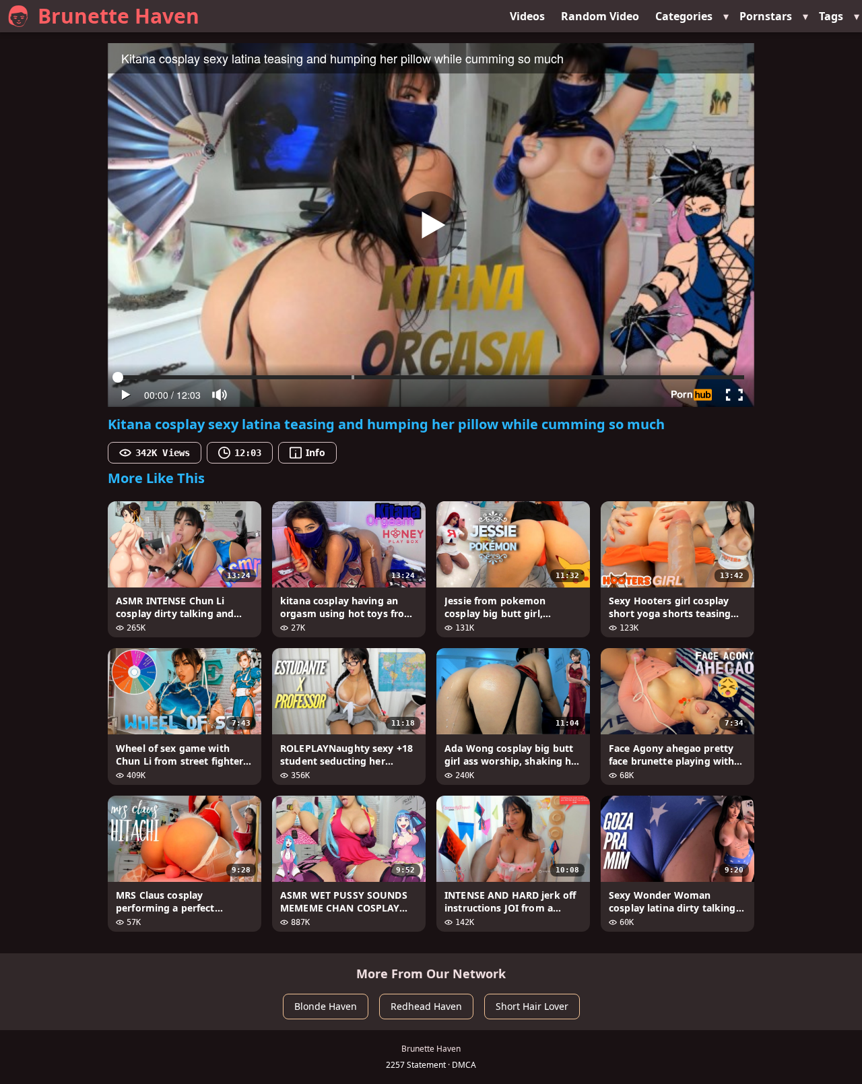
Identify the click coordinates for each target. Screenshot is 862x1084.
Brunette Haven (118, 16)
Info (315, 452)
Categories (683, 16)
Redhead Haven (426, 1006)
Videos (527, 16)
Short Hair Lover (532, 1006)
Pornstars (765, 16)
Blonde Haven (325, 1006)
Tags (831, 16)
